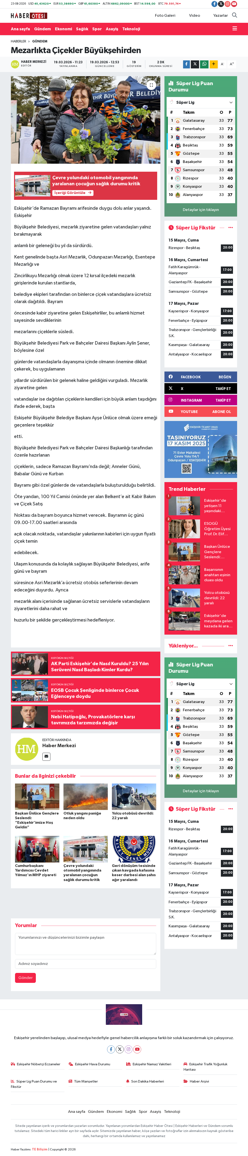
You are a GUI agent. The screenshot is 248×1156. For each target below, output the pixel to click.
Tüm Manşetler (86, 1081)
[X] (120, 1049)
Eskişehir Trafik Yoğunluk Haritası (205, 1066)
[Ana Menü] (234, 29)
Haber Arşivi (199, 1081)
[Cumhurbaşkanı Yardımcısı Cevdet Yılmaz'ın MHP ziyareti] (37, 849)
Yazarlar (220, 16)
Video (194, 16)
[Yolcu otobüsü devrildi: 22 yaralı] (134, 797)
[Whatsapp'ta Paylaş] (204, 64)
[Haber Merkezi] (26, 749)
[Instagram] (128, 1049)
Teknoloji (131, 29)
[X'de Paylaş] (195, 64)
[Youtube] (137, 1049)
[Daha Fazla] (214, 64)
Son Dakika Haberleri (147, 1081)
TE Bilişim (39, 1149)
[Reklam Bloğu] (200, 449)
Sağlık (82, 29)
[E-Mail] (46, 757)
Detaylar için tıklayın (201, 210)
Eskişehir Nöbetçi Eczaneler (38, 1064)
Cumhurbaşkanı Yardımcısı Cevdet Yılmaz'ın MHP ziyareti (35, 870)
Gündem (42, 29)
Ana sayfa (20, 29)
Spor (97, 29)
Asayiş (112, 29)
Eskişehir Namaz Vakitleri (152, 1064)
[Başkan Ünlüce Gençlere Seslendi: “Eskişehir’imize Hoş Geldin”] (37, 797)
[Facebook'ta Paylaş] (186, 64)
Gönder (25, 978)
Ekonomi (63, 29)
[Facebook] (111, 1049)
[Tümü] (230, 646)
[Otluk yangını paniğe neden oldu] (85, 797)
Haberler (18, 41)
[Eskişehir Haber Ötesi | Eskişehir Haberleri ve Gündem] (29, 15)
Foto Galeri (165, 16)
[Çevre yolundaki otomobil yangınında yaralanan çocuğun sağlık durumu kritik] (85, 849)
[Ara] (234, 16)
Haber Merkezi (59, 745)
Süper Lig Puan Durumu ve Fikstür (34, 1084)
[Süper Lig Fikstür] (230, 228)
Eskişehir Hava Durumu (92, 1064)
